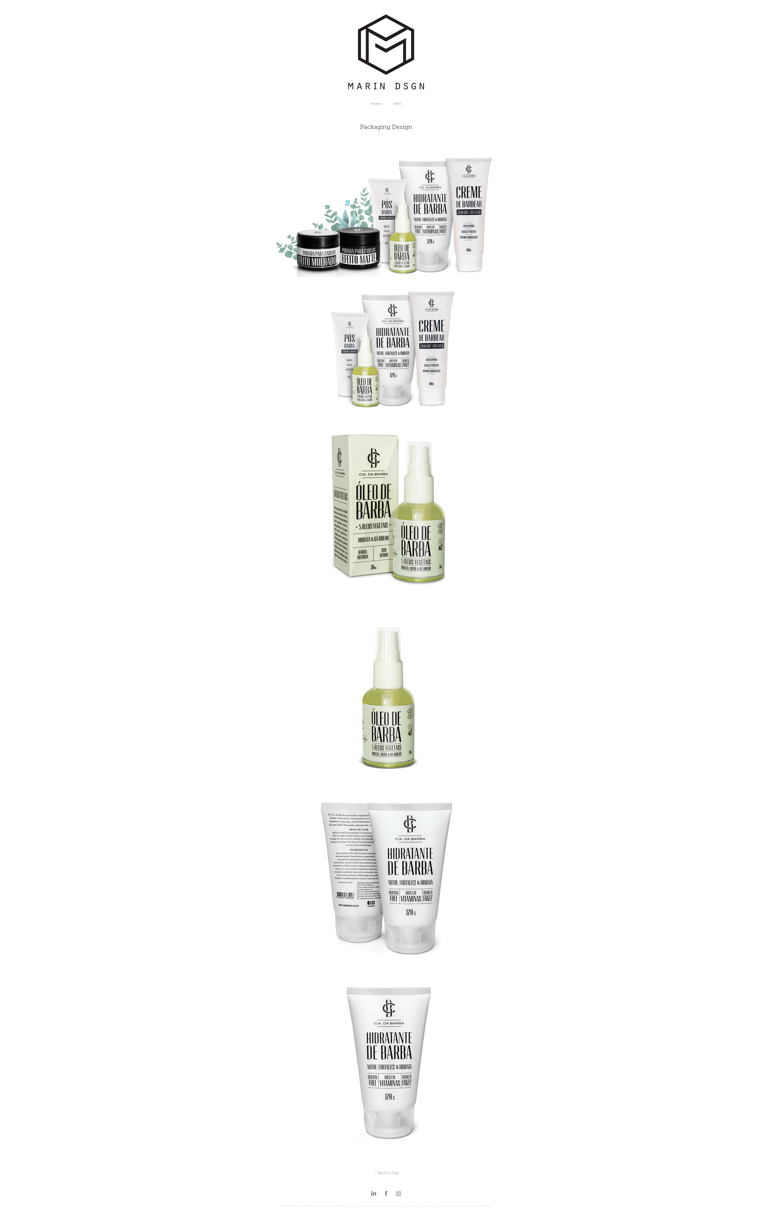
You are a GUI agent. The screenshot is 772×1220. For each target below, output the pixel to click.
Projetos (376, 103)
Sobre (397, 103)
